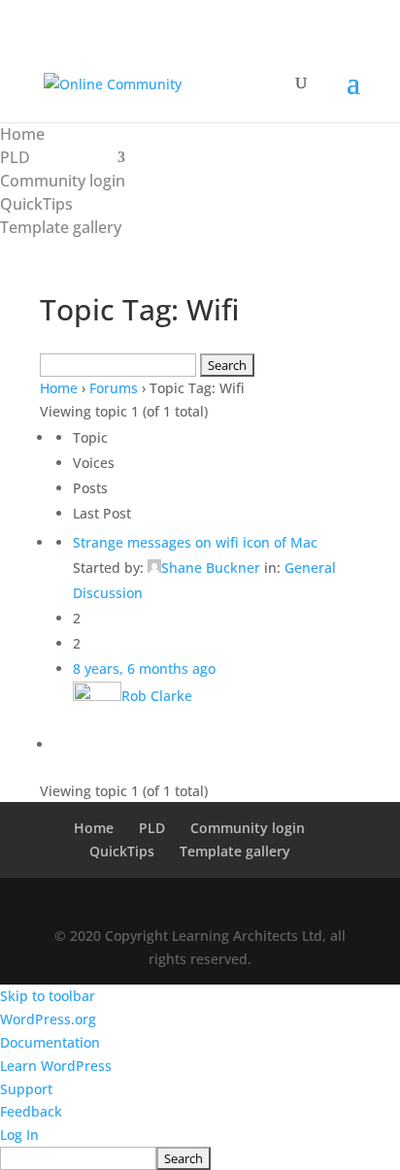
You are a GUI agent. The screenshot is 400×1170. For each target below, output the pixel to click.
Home (22, 134)
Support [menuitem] (26, 1089)
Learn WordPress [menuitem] (56, 1065)
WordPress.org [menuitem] (48, 1019)
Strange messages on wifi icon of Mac (195, 542)
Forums (113, 388)
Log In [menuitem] (19, 1134)
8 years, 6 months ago (144, 668)
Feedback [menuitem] (31, 1111)
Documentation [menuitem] (50, 1042)
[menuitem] (200, 1158)
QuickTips (36, 204)
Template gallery (60, 227)
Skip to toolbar (47, 995)
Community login (62, 180)
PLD (15, 157)
